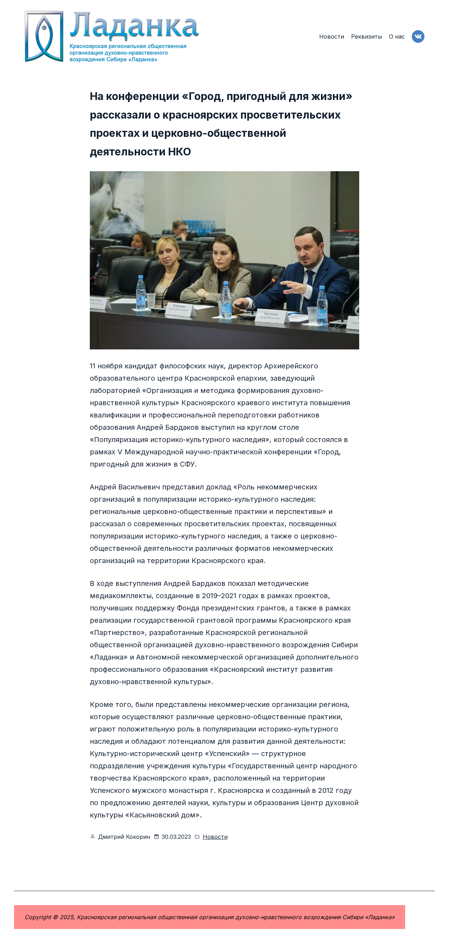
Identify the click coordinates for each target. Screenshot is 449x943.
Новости (215, 836)
